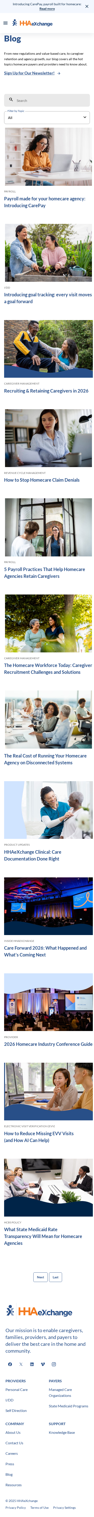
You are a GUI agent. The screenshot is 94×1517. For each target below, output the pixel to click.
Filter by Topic (16, 111)
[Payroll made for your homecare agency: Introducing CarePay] (48, 157)
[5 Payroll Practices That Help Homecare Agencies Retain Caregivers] (48, 528)
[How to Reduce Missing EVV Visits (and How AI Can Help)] (48, 1092)
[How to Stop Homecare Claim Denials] (48, 439)
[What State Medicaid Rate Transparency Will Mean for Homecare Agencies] (48, 1188)
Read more (47, 8)
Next (40, 1277)
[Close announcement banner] (87, 6)
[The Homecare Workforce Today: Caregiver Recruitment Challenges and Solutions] (48, 624)
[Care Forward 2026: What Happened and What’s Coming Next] (48, 907)
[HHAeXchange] (32, 23)
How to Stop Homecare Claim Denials (42, 480)
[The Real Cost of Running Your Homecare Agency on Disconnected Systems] (48, 720)
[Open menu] (5, 23)
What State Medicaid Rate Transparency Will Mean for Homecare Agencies (43, 1236)
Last (55, 1277)
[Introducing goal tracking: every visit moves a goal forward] (48, 253)
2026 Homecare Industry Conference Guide (48, 1044)
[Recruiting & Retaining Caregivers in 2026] (48, 349)
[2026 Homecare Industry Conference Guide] (48, 1003)
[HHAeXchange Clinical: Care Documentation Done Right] (48, 810)
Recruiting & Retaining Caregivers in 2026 (46, 390)
